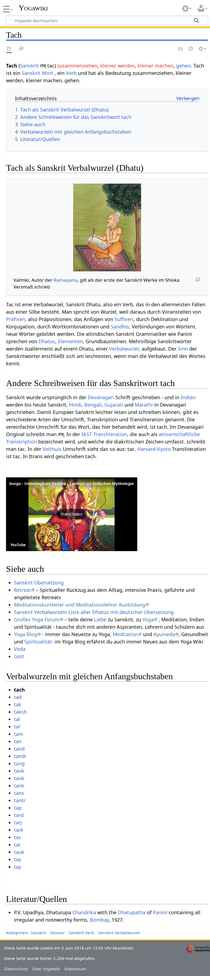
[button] (71, 514)
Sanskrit (29, 65)
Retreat (22, 590)
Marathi (144, 404)
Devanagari (101, 397)
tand (19, 748)
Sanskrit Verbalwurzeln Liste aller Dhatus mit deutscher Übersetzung (94, 612)
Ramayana (65, 280)
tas (17, 837)
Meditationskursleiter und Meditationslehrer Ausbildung (79, 604)
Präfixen (15, 319)
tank (19, 771)
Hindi (75, 404)
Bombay (99, 919)
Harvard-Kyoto (154, 449)
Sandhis (120, 326)
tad (18, 697)
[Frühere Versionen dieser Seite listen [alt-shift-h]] (191, 49)
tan (18, 741)
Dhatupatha (131, 912)
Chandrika (84, 912)
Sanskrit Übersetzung (39, 582)
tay (17, 859)
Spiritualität (38, 641)
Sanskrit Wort (37, 73)
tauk (19, 852)
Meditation (125, 634)
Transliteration (110, 434)
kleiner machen (155, 65)
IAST (86, 434)
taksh (20, 712)
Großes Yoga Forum (37, 619)
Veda (19, 649)
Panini (160, 912)
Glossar (57, 932)
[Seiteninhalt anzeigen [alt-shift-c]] (9, 49)
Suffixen (124, 319)
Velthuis (52, 449)
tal (17, 719)
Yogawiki (33, 8)
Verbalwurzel (124, 348)
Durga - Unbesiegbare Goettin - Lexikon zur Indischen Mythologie (71, 483)
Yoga (148, 619)
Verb (71, 73)
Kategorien (16, 932)
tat (17, 844)
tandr (20, 756)
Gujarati (113, 404)
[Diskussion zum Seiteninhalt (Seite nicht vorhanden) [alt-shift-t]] (21, 49)
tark (18, 830)
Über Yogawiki (46, 968)
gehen (183, 65)
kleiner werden (117, 65)
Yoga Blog (25, 634)
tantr (19, 800)
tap (18, 807)
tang (19, 763)
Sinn (183, 348)
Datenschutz (16, 968)
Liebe (100, 619)
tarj (18, 822)
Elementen (70, 341)
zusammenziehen (77, 65)
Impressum (75, 968)
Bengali (93, 404)
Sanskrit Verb (81, 932)
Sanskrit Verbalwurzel (119, 932)
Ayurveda (164, 634)
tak (17, 704)
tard (19, 815)
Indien (188, 397)
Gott (19, 656)
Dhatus (47, 341)
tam (18, 734)
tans (19, 793)
